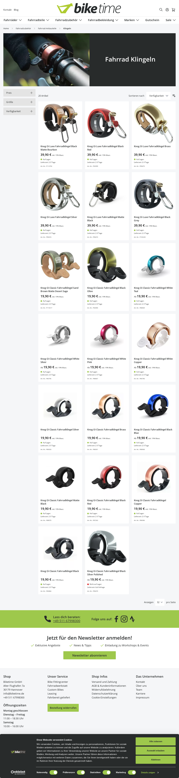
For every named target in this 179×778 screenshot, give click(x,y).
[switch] (81, 772)
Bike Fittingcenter (58, 681)
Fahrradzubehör (66, 20)
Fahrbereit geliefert (59, 697)
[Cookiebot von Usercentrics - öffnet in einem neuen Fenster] (18, 772)
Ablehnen (155, 759)
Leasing (52, 693)
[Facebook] (116, 619)
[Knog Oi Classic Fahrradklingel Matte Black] (60, 477)
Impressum (142, 697)
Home (6, 28)
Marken (129, 20)
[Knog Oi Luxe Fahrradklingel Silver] (60, 194)
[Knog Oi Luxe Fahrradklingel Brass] (153, 123)
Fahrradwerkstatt (57, 685)
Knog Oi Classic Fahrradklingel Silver (60, 429)
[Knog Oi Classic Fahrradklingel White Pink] (107, 335)
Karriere (140, 693)
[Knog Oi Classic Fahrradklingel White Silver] (60, 335)
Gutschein (152, 20)
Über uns (141, 685)
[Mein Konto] (167, 10)
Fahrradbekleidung (101, 20)
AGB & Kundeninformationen (109, 685)
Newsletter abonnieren (89, 655)
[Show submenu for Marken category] (137, 20)
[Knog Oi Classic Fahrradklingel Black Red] (107, 477)
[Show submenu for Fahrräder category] (20, 20)
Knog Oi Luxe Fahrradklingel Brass (152, 146)
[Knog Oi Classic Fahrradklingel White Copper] (153, 335)
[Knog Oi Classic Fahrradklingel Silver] (60, 406)
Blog (16, 9)
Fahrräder (10, 20)
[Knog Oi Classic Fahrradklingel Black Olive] (107, 265)
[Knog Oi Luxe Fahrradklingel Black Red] (107, 123)
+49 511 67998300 (66, 621)
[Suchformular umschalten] (161, 10)
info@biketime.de (13, 693)
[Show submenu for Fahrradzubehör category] (80, 20)
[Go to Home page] (91, 9)
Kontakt (7, 9)
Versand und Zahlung (104, 681)
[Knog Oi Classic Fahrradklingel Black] (60, 548)
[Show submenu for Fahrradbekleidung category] (116, 20)
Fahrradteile (36, 20)
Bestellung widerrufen (63, 707)
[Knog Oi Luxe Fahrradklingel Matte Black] (107, 194)
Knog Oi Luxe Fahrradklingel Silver (59, 217)
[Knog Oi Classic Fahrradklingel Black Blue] (153, 406)
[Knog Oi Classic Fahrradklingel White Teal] (153, 265)
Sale (168, 20)
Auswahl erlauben (155, 750)
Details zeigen (148, 772)
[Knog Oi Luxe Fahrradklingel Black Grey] (153, 194)
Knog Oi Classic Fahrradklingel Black (60, 571)
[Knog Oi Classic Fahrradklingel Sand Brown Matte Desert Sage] (60, 265)
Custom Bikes (56, 689)
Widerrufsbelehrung (103, 689)
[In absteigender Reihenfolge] (174, 95)
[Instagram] (124, 619)
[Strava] (132, 619)
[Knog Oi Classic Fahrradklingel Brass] (107, 406)
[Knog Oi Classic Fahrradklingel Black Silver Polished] (107, 548)
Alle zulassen (155, 741)
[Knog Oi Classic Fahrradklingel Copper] (153, 477)
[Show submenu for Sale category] (174, 20)
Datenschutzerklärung (104, 693)
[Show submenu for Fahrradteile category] (47, 20)
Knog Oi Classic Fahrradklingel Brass (106, 429)
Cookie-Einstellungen (104, 697)
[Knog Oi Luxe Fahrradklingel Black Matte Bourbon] (60, 123)
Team (139, 689)
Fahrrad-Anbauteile (47, 28)
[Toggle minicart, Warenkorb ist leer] (173, 10)
